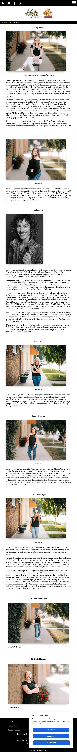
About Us (11, 22)
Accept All (51, 743)
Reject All (51, 736)
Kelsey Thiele (38, 27)
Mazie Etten (38, 342)
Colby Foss (38, 210)
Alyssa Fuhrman (38, 136)
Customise (51, 730)
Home (4, 22)
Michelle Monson (38, 659)
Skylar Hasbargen (38, 494)
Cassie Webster (38, 416)
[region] (51, 730)
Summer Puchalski (38, 598)
